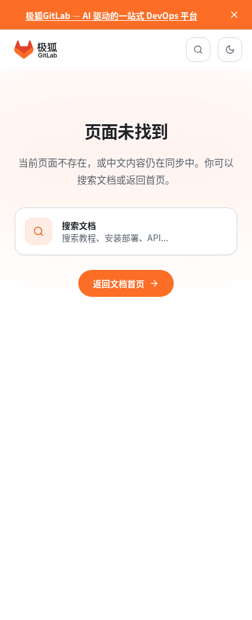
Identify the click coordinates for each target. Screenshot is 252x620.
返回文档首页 (118, 283)
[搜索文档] (198, 49)
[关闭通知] (234, 15)
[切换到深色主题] (230, 49)
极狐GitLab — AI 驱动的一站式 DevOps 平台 (112, 15)
